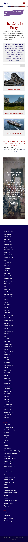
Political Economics (9, 477)
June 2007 (7, 394)
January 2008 (8, 383)
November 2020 (8, 257)
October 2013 (7, 318)
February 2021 (8, 255)
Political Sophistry (9, 482)
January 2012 (8, 344)
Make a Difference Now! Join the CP (13, 12)
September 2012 (8, 331)
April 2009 (6, 367)
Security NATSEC (8, 503)
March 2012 (7, 341)
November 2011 (8, 346)
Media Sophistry (8, 472)
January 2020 (8, 276)
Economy (6, 432)
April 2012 (6, 339)
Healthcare (7, 456)
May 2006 (6, 417)
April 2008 (6, 375)
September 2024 (8, 234)
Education (6, 435)
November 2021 (8, 247)
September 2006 (8, 412)
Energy (6, 445)
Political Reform (8, 479)
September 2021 (8, 250)
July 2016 (6, 302)
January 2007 (8, 407)
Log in (5, 513)
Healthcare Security (9, 466)
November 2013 (8, 315)
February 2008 (8, 381)
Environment (7, 448)
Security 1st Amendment (10, 500)
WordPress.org (8, 521)
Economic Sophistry (9, 430)
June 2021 (7, 252)
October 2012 (7, 328)
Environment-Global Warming (12, 451)
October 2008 (7, 370)
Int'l (5, 469)
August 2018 (7, 291)
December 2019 (8, 278)
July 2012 (6, 336)
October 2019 (7, 284)
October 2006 (7, 409)
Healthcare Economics (10, 458)
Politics (10, 182)
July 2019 (6, 286)
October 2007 (7, 386)
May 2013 (6, 323)
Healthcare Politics (9, 464)
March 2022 (7, 239)
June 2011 (7, 354)
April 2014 (6, 310)
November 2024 (8, 231)
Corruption (7, 424)
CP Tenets (16, 60)
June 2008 (7, 373)
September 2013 (8, 320)
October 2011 (7, 349)
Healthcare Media (9, 461)
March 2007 (7, 402)
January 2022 (8, 242)
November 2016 (8, 297)
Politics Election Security (10, 492)
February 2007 (8, 404)
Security (14, 182)
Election (6, 437)
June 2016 (7, 305)
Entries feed (7, 515)
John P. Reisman (11, 180)
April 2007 (6, 399)
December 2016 (8, 294)
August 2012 (7, 333)
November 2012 (8, 325)
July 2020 (6, 265)
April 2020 (6, 271)
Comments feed (8, 518)
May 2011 (6, 357)
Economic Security (9, 427)
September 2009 (8, 365)
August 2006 (7, 415)
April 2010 (6, 360)
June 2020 (7, 268)
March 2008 (7, 378)
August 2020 (7, 263)
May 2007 (6, 396)
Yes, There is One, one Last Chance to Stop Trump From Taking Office (14, 175)
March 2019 (7, 289)
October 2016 (7, 299)
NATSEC (6, 474)
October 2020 (7, 260)
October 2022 (7, 236)
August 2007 (7, 391)
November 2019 (8, 281)
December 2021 (8, 244)
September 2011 (8, 352)
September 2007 (8, 388)
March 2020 (7, 273)
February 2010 (8, 362)
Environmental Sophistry (10, 453)
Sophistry (6, 506)
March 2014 (7, 312)
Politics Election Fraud (10, 490)
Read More (14, 203)
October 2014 (7, 307)
